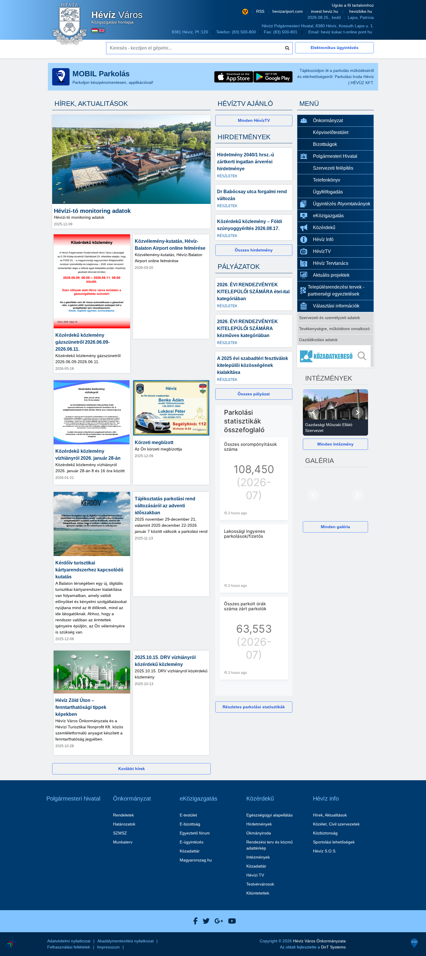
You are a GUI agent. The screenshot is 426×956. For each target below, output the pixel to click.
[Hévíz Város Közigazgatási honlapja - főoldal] (69, 24)
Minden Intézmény (335, 444)
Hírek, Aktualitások (330, 815)
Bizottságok (325, 144)
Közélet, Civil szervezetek (336, 824)
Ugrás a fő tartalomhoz (353, 5)
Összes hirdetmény (254, 250)
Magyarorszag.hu (196, 860)
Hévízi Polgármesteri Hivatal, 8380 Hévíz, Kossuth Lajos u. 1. (318, 25)
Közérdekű (324, 227)
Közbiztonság (325, 833)
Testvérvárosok (260, 884)
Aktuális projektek (331, 275)
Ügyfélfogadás (328, 191)
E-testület (188, 815)
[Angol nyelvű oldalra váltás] (102, 30)
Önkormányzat (328, 120)
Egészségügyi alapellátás (269, 815)
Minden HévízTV (254, 120)
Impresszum (108, 947)
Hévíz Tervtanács (330, 263)
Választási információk (336, 305)
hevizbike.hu (360, 11)
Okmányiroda (258, 833)
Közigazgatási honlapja (117, 17)
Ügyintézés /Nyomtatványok (341, 203)
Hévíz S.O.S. (324, 851)
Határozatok (124, 824)
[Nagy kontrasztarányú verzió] (245, 12)
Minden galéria (335, 526)
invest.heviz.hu (325, 11)
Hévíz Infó (323, 239)
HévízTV (322, 251)
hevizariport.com (288, 11)
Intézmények (258, 857)
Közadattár (190, 851)
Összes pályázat (254, 394)
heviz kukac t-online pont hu (346, 32)
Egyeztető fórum (195, 833)
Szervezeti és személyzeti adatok (329, 317)
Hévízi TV (255, 875)
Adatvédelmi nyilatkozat (68, 941)
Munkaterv (122, 842)
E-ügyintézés (191, 842)
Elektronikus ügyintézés (334, 47)
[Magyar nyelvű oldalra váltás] (95, 30)
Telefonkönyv (326, 180)
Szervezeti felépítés (333, 168)
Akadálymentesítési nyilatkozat (125, 941)
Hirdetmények (259, 824)
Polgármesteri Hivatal (335, 156)
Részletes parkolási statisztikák (254, 707)
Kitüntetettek (257, 893)
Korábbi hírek (131, 768)
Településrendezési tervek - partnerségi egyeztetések (336, 290)
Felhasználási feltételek (68, 947)
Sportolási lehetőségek (334, 842)
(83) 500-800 (244, 32)
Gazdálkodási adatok (318, 339)
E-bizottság (190, 824)
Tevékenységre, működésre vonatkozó (334, 328)
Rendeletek (123, 815)
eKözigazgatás (328, 215)
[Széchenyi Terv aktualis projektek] (37, 926)
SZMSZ (120, 833)
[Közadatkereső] (335, 356)
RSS (260, 11)
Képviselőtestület (330, 132)
